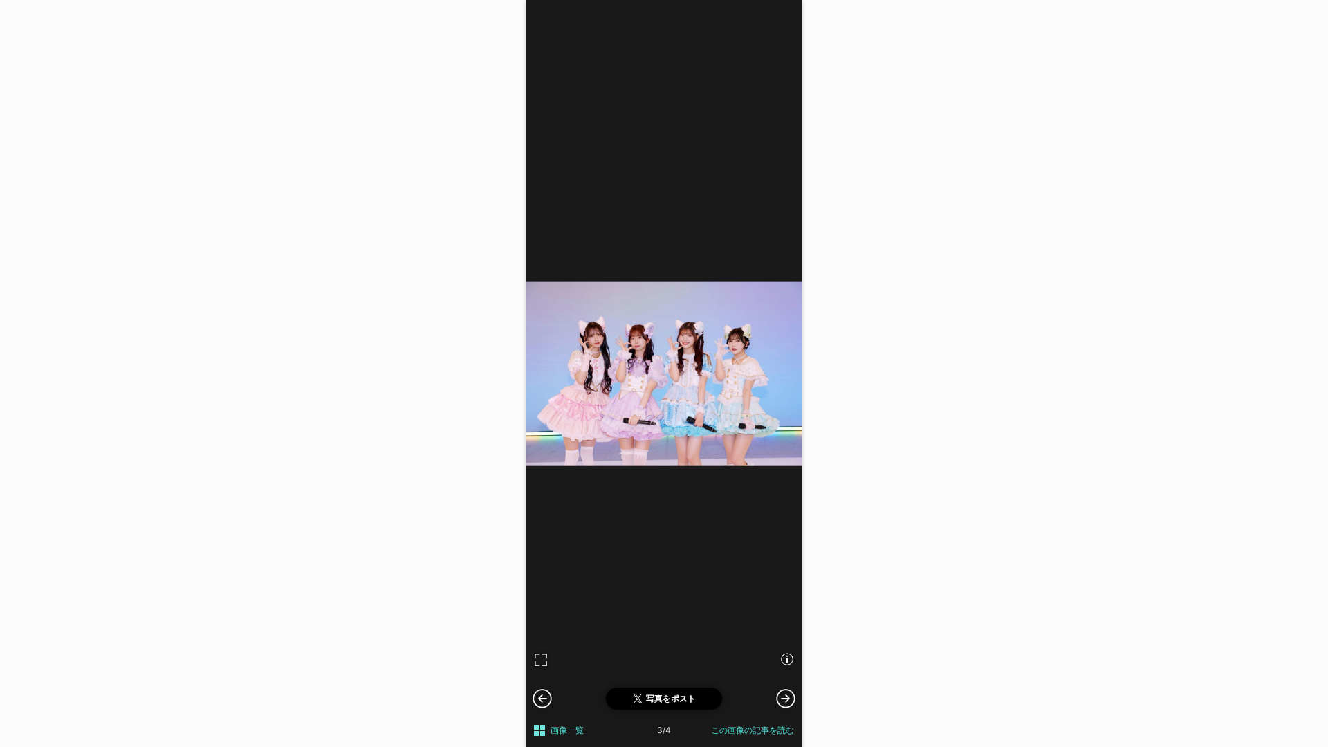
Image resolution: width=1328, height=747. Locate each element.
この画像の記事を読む (752, 730)
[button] (786, 698)
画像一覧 (567, 730)
